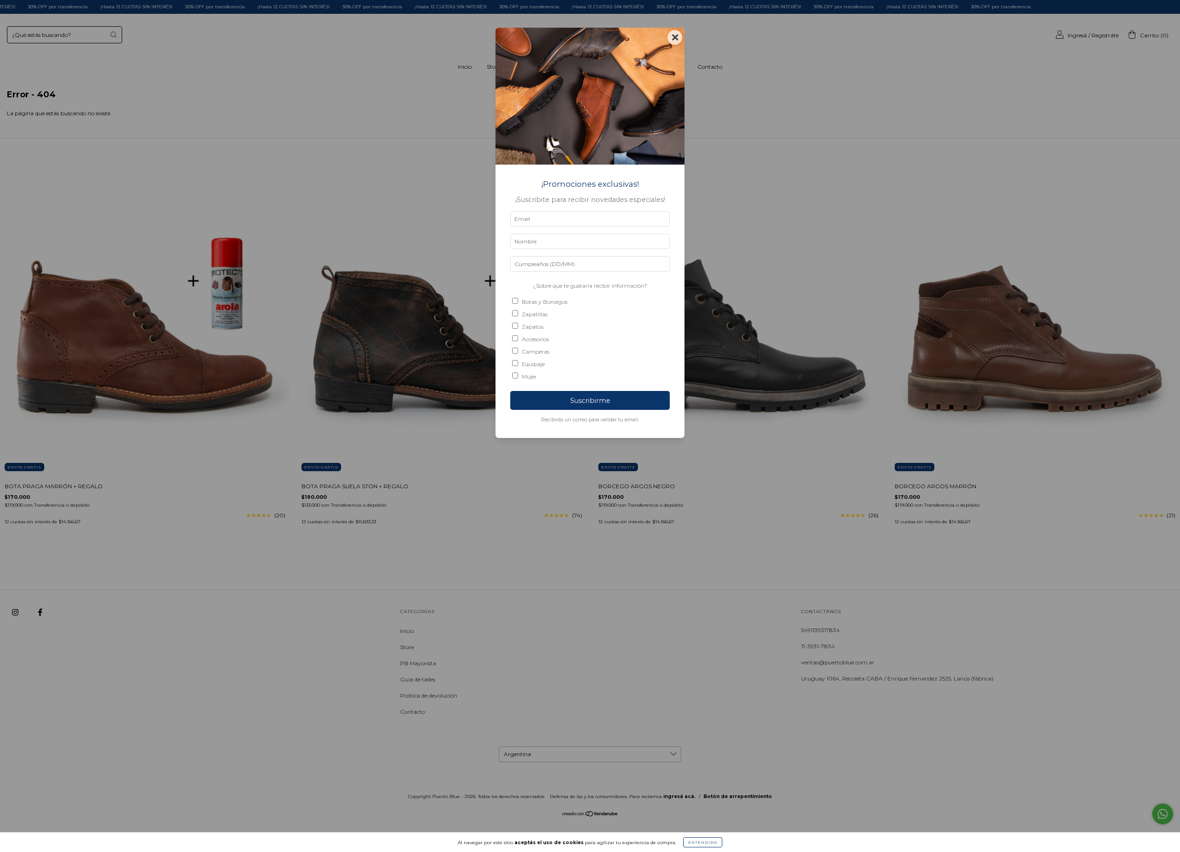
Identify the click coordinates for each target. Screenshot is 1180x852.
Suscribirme (590, 400)
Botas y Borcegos (544, 301)
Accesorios (535, 339)
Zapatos (532, 326)
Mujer (529, 376)
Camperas (535, 351)
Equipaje (533, 364)
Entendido (702, 842)
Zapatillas (535, 314)
